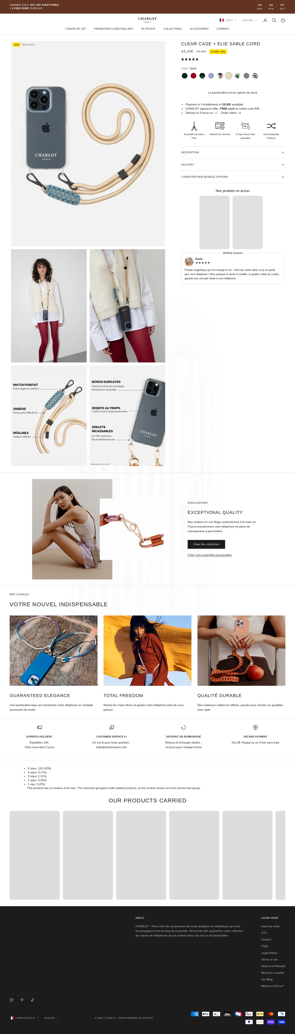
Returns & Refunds (273, 966)
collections (172, 28)
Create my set (75, 28)
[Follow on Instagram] (12, 1000)
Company (223, 28)
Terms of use (269, 959)
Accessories (199, 28)
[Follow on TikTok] (33, 1000)
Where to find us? (272, 986)
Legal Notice (269, 952)
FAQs (264, 946)
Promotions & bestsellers (113, 28)
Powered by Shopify (139, 1018)
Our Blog (267, 979)
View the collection (206, 544)
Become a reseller (272, 972)
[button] (190, 59)
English (247, 20)
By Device (148, 28)
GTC (264, 932)
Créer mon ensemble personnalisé (210, 555)
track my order (270, 926)
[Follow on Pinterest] (22, 1000)
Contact (266, 939)
